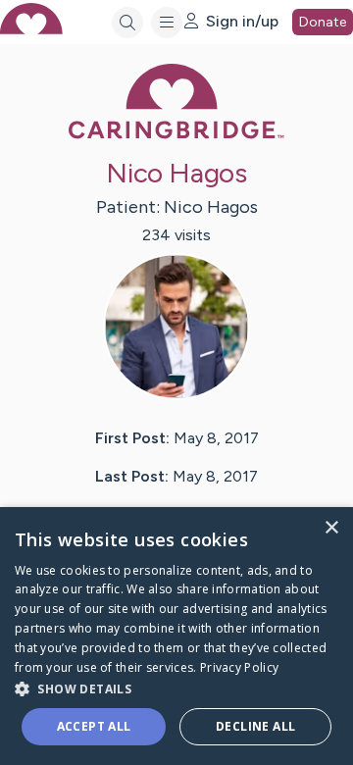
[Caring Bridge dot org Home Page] (176, 135)
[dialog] (176, 636)
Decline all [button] (255, 726)
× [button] (331, 528)
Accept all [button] (94, 726)
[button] (176, 688)
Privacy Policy (239, 667)
